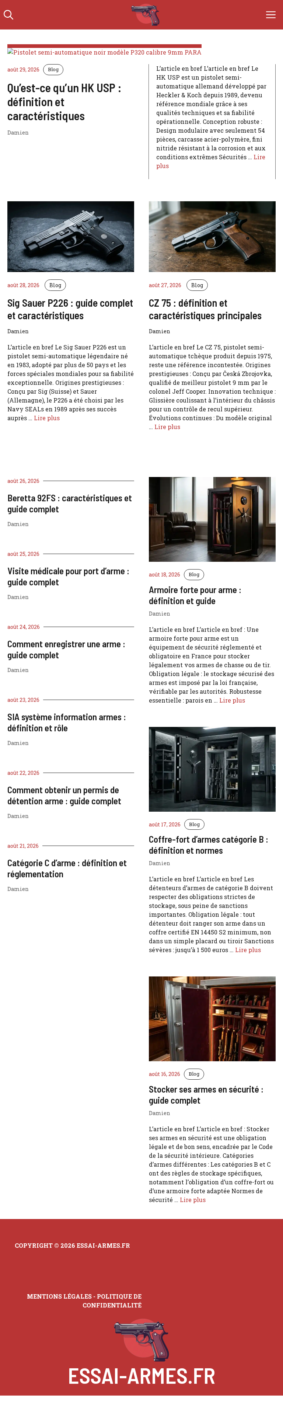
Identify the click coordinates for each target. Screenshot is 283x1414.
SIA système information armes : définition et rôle (66, 722)
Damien (18, 523)
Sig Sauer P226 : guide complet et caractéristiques (70, 308)
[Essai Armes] (145, 14)
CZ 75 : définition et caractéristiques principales (205, 308)
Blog (53, 69)
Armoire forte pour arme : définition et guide (195, 595)
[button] (8, 14)
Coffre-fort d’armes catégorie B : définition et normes (208, 844)
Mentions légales (59, 1296)
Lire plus (47, 418)
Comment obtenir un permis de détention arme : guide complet (64, 795)
